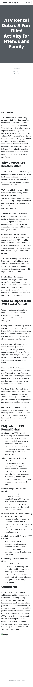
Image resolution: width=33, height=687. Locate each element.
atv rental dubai (7, 514)
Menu (27, 2)
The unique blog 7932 (10, 2)
